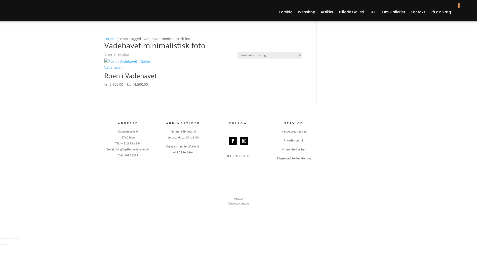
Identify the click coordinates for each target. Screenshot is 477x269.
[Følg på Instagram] (244, 141)
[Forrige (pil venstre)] (2, 244)
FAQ (373, 11)
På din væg (441, 11)
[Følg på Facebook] (233, 141)
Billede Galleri (351, 11)
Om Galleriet (393, 11)
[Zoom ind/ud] (2, 238)
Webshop (306, 11)
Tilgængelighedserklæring (294, 158)
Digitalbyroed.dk (238, 203)
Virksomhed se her (293, 149)
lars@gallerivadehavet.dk (132, 149)
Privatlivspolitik (294, 140)
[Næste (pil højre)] (7, 244)
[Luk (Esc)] (17, 238)
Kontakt (418, 11)
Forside (285, 11)
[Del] (12, 238)
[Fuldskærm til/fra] (7, 238)
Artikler (327, 11)
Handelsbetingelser (293, 131)
